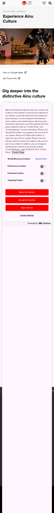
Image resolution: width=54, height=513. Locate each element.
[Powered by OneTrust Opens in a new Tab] (39, 224)
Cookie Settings (27, 215)
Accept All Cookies (27, 200)
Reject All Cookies (27, 192)
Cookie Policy (18, 152)
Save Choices (27, 208)
